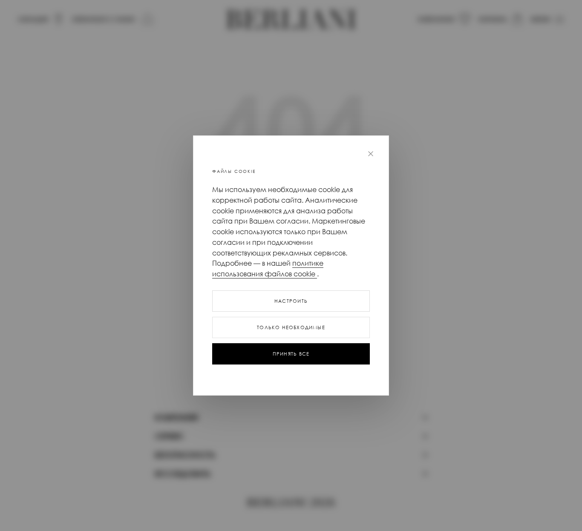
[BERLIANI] (291, 19)
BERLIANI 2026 (291, 503)
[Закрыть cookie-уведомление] (371, 154)
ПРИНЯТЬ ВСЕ (291, 353)
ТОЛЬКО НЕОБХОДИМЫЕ (291, 327)
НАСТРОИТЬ (291, 301)
